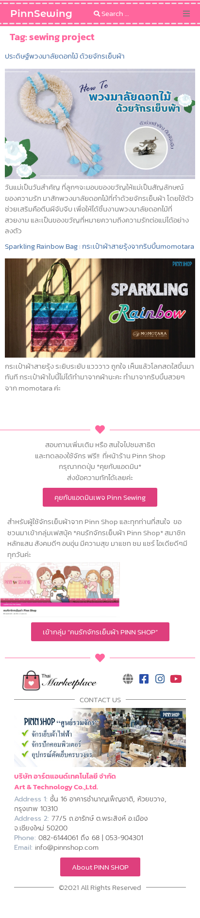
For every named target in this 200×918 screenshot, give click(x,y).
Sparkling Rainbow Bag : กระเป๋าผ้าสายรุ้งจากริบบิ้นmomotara (99, 246)
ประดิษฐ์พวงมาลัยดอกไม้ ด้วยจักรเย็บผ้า (65, 55)
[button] (186, 13)
